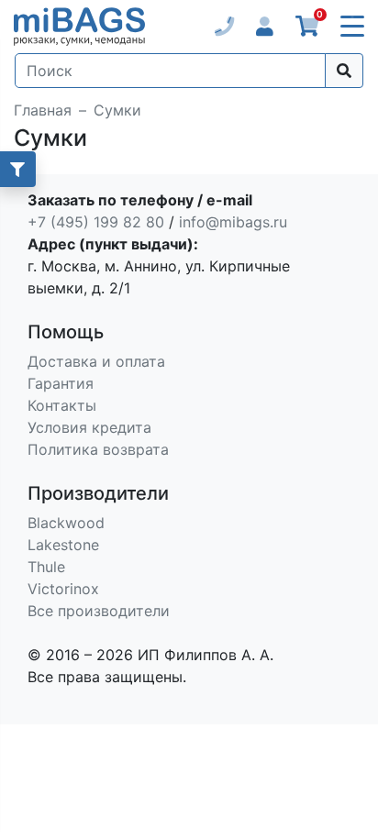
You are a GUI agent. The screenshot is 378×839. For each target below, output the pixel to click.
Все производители (99, 611)
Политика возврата (98, 449)
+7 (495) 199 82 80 (96, 222)
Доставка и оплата (96, 361)
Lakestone (63, 544)
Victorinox (63, 589)
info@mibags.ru (233, 222)
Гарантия (61, 383)
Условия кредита (89, 427)
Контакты (62, 405)
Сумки (117, 110)
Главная (43, 110)
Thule (46, 566)
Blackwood (66, 522)
